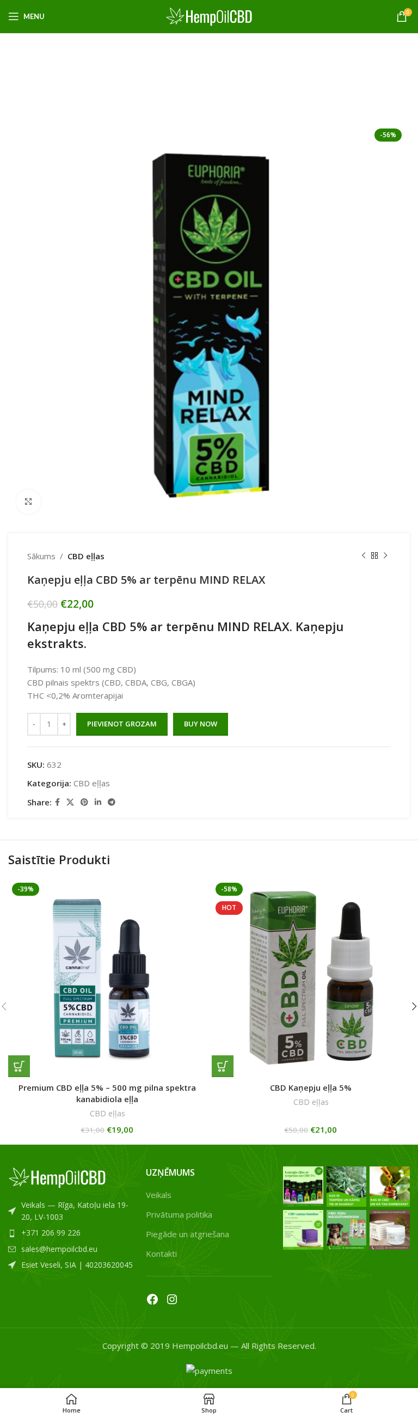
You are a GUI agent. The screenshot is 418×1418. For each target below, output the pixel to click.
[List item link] (71, 1211)
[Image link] (57, 1176)
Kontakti (161, 1253)
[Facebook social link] (57, 802)
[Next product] (385, 556)
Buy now (200, 724)
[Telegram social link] (111, 802)
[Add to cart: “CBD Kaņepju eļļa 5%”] (222, 1066)
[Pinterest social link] (84, 802)
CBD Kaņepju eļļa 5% (311, 1087)
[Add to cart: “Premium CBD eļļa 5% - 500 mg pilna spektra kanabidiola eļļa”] (19, 1066)
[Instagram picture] (303, 1186)
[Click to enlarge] (28, 502)
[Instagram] (172, 1299)
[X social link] (70, 802)
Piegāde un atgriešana (187, 1233)
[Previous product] (363, 556)
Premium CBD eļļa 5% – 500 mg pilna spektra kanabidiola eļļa (107, 1093)
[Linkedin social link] (97, 802)
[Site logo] (209, 15)
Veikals (158, 1194)
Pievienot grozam (122, 724)
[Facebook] (152, 1299)
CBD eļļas (85, 556)
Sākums (41, 556)
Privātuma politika (179, 1214)
